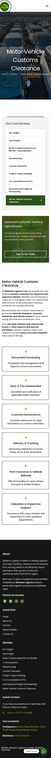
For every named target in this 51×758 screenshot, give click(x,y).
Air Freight (14, 132)
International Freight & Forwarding (20, 190)
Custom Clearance (18, 166)
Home (4, 74)
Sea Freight (14, 140)
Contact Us (8, 634)
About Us (7, 620)
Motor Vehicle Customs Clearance (20, 200)
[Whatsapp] (43, 751)
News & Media (10, 629)
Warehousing (15, 158)
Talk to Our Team (25, 254)
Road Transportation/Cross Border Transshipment (22, 149)
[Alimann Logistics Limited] (4, 6)
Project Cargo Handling (20, 173)
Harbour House (21, 735)
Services (13, 74)
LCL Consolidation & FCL (21, 181)
